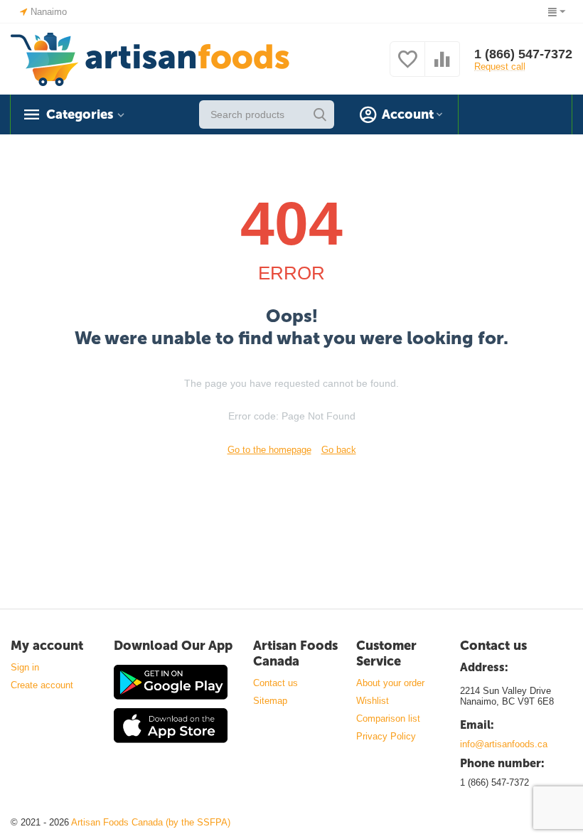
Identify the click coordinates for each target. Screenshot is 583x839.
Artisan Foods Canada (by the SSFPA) (150, 822)
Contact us (275, 683)
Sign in (25, 667)
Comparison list (388, 718)
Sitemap (270, 700)
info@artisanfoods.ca (503, 744)
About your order (390, 683)
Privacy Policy (386, 736)
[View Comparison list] (442, 67)
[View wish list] (407, 67)
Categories (79, 114)
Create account (42, 685)
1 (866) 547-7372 (523, 54)
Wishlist (372, 700)
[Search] (320, 114)
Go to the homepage (269, 449)
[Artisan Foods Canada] (150, 58)
